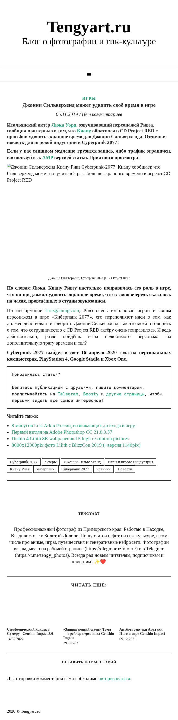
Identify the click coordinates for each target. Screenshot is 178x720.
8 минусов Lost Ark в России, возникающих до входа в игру (73, 425)
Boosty (91, 393)
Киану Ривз (19, 469)
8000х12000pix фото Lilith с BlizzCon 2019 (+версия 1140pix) (76, 445)
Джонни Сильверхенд (82, 462)
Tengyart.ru (89, 27)
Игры (89, 98)
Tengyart (89, 513)
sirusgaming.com (62, 310)
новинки (103, 469)
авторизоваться (114, 678)
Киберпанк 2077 (75, 469)
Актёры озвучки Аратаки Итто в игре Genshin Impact (142, 631)
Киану (84, 131)
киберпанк (45, 469)
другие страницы (125, 393)
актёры (51, 462)
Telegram (68, 393)
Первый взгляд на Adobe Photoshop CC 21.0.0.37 (62, 432)
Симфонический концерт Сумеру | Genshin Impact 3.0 (30, 631)
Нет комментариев (102, 114)
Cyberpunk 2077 (24, 462)
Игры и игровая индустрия (130, 462)
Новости (125, 469)
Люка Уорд (63, 125)
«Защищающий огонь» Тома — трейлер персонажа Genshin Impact (88, 633)
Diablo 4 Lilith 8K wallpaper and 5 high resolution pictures (70, 438)
